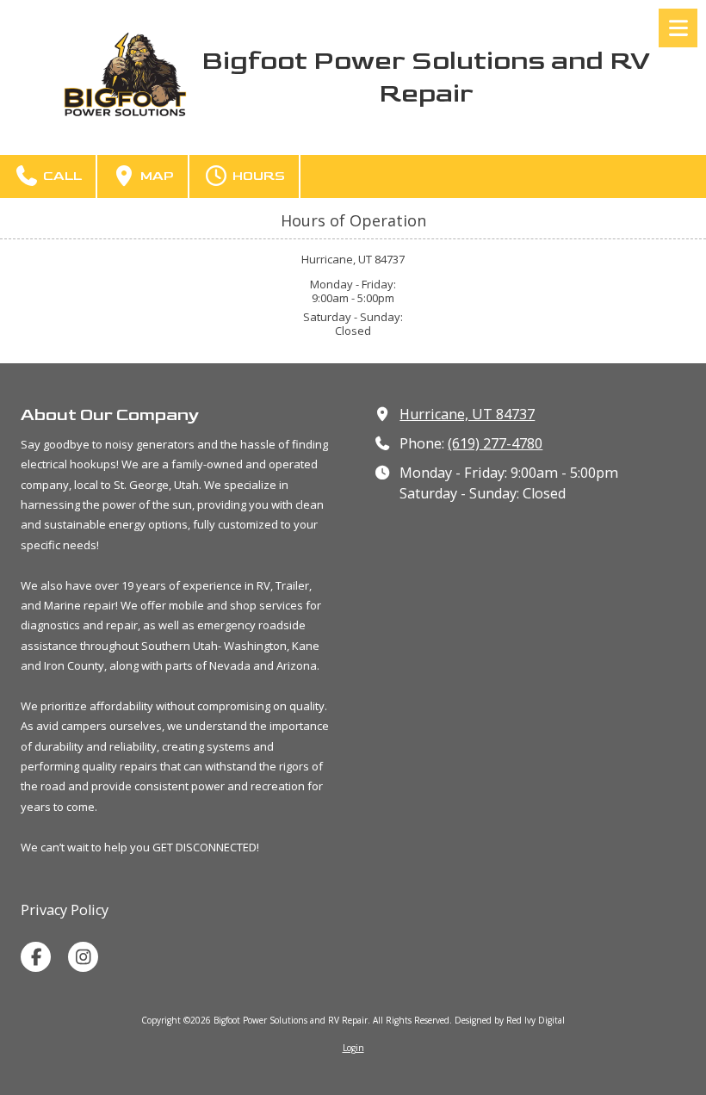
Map (155, 176)
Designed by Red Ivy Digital (510, 1020)
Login (353, 1048)
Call (61, 176)
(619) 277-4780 (495, 443)
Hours (257, 176)
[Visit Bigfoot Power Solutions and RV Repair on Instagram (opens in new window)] (83, 957)
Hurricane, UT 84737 (467, 414)
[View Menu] (678, 28)
